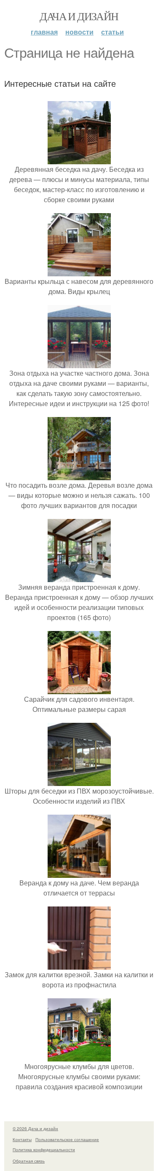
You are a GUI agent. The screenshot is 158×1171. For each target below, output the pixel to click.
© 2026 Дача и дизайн (35, 1128)
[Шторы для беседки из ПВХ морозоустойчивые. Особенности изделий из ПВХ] (79, 781)
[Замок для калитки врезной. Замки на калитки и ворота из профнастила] (79, 964)
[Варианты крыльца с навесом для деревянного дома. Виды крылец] (79, 271)
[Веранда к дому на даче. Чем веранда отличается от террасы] (79, 872)
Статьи (112, 32)
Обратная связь (29, 1161)
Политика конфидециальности (44, 1149)
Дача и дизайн (79, 16)
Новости (79, 32)
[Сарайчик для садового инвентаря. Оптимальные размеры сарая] (79, 689)
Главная (44, 32)
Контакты (22, 1139)
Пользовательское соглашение (67, 1139)
